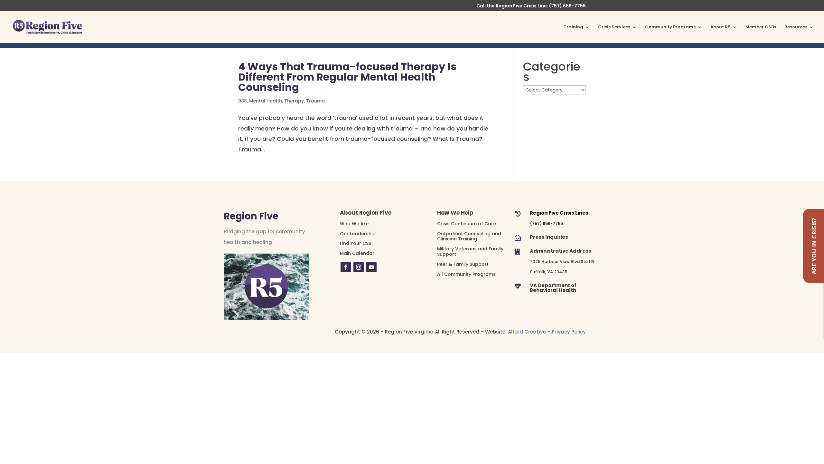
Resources (795, 27)
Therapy (294, 101)
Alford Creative (527, 331)
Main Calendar (357, 253)
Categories (551, 72)
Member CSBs (760, 27)
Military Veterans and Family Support (470, 251)
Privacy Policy (569, 331)
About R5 (720, 27)
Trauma (315, 101)
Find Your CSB (355, 243)
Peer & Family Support (463, 264)
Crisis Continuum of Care (466, 223)
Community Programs (670, 27)
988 (242, 101)
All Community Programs (466, 274)
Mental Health (265, 101)
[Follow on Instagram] (358, 267)
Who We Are (354, 223)
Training (573, 27)
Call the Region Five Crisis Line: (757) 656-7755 (531, 6)
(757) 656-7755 (546, 223)
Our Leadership (358, 233)
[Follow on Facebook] (346, 267)
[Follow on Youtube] (371, 267)
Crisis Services (614, 27)
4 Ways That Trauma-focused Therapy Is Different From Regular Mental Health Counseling (347, 76)
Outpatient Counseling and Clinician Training (469, 236)
